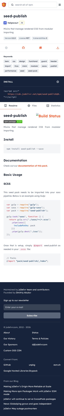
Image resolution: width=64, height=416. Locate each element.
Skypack (33, 370)
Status (35, 332)
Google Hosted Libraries (16, 370)
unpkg (32, 364)
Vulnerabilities (40, 38)
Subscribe (32, 315)
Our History (9, 338)
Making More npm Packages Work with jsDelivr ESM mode (30, 393)
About (7, 332)
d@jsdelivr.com (39, 344)
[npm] (40, 47)
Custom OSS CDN (12, 350)
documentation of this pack (32, 165)
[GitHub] (23, 47)
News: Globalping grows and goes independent (27, 403)
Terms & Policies (40, 338)
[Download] (57, 47)
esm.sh (57, 364)
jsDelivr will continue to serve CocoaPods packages (30, 399)
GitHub (7, 364)
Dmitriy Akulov (23, 292)
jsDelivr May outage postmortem (20, 408)
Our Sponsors (10, 344)
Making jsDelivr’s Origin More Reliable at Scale (27, 386)
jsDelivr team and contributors (34, 289)
